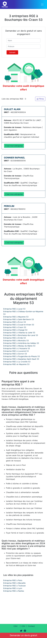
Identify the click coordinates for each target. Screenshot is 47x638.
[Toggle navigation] (42, 4)
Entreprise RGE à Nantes (13, 591)
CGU (15, 626)
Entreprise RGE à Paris (12, 580)
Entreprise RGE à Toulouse (14, 586)
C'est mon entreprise (14, 146)
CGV (23, 626)
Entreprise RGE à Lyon (12, 588)
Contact (31, 626)
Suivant (12, 52)
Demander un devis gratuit (23, 635)
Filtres (41, 99)
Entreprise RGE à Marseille (14, 583)
